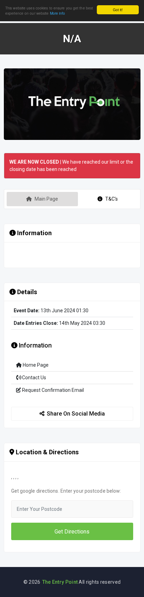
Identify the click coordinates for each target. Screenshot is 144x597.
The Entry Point (60, 582)
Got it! (118, 9)
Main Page (46, 199)
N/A (72, 38)
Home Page (35, 365)
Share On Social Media (76, 413)
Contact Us (33, 377)
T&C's (111, 199)
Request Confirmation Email (52, 390)
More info (57, 13)
